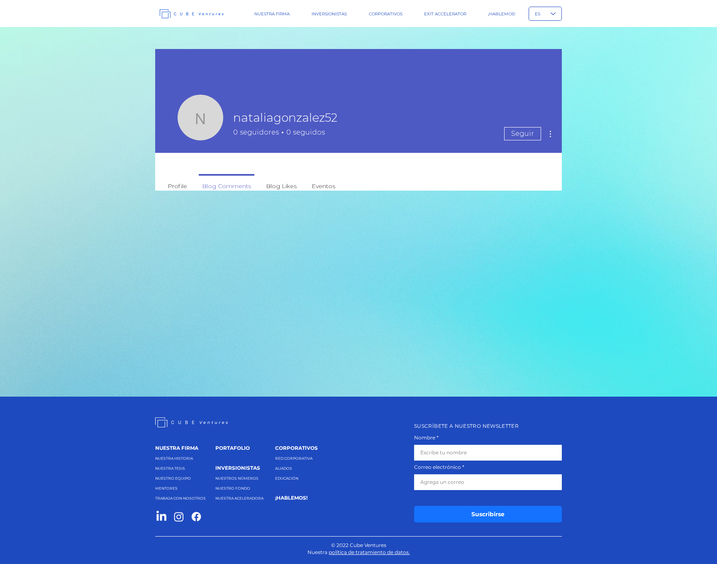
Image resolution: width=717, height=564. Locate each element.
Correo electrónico (437, 467)
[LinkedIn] (161, 516)
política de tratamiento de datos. (369, 552)
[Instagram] (179, 516)
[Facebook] (196, 516)
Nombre (424, 437)
